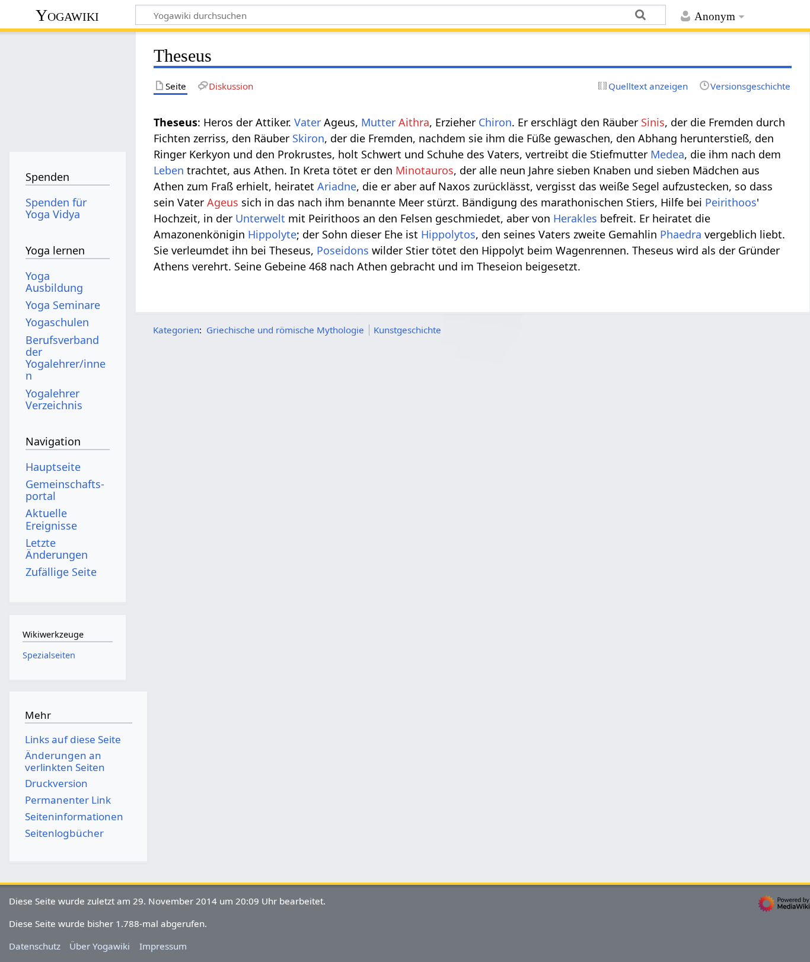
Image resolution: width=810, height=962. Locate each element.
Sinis (653, 122)
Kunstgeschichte (407, 330)
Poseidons (343, 250)
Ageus (222, 202)
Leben (169, 170)
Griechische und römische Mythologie (285, 330)
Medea (667, 154)
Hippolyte (272, 234)
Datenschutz (34, 946)
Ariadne (336, 186)
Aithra (413, 122)
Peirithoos (731, 202)
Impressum (163, 946)
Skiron (308, 138)
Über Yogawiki (99, 946)
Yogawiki (67, 15)
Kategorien (176, 330)
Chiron (495, 122)
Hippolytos (448, 234)
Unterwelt (260, 218)
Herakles (575, 218)
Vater (307, 122)
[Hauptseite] (67, 87)
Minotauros (425, 170)
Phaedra (680, 234)
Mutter (378, 122)
